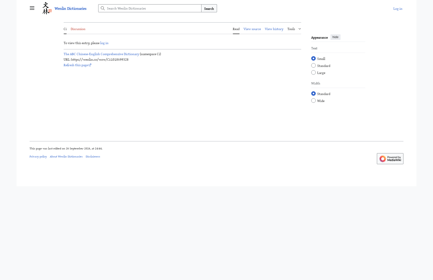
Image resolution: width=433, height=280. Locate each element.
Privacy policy (38, 156)
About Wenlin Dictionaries (66, 156)
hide (336, 37)
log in (104, 43)
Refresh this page (76, 65)
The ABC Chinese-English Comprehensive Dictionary (101, 54)
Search (209, 8)
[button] (32, 8)
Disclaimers (93, 156)
